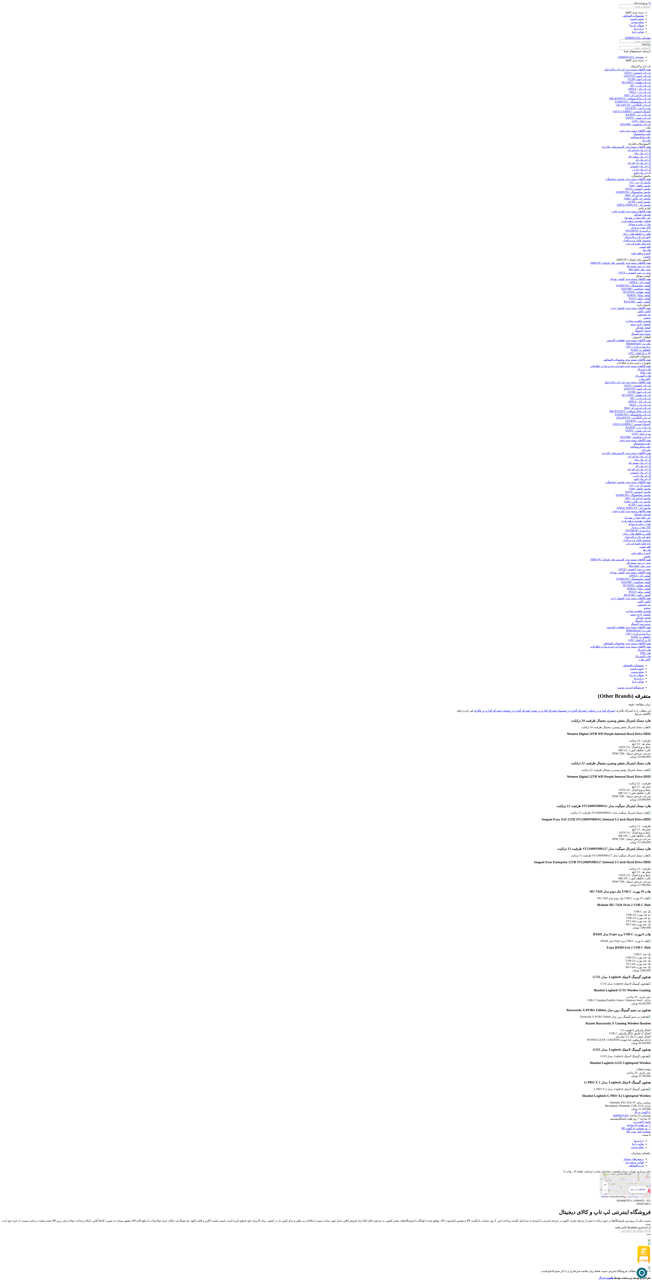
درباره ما (639, 28)
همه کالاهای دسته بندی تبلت (635, 130)
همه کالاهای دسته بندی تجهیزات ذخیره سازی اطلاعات (620, 366)
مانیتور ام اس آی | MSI (638, 195)
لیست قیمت (637, 18)
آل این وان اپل (643, 159)
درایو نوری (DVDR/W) (638, 230)
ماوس (647, 256)
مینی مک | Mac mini (640, 269)
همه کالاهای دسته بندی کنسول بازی (631, 308)
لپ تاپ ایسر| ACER (639, 79)
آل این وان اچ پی (641, 169)
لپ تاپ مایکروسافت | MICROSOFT (630, 98)
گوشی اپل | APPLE (640, 282)
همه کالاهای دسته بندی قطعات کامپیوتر (628, 340)
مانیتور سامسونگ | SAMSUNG (633, 192)
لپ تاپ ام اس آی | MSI (637, 95)
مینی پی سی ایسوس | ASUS (634, 272)
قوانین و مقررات (634, 1162)
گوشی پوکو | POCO (640, 298)
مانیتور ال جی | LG (640, 182)
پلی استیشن (644, 314)
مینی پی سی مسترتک (639, 266)
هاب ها (647, 250)
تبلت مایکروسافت (640, 137)
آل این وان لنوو (642, 172)
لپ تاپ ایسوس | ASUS (637, 72)
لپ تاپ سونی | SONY (638, 117)
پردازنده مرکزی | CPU (638, 346)
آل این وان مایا (643, 153)
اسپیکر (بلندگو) (642, 214)
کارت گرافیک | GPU (639, 353)
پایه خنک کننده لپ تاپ (638, 243)
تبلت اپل (646, 140)
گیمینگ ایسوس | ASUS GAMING (632, 111)
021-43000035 (621, 1115)
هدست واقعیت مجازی (638, 321)
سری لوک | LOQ (641, 121)
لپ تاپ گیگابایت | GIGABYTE (633, 105)
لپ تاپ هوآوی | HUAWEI (636, 82)
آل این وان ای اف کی (639, 163)
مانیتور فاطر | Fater (640, 185)
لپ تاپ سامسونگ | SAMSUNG (633, 101)
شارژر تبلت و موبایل (639, 224)
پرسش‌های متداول (633, 1159)
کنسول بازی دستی (640, 324)
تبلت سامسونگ (642, 134)
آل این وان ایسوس (640, 166)
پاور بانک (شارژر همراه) (637, 217)
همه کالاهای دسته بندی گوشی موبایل (630, 279)
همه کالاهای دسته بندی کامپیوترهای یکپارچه (626, 146)
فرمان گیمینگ (643, 330)
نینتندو (647, 317)
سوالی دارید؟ (636, 25)
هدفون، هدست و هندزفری (636, 221)
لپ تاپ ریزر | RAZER (638, 114)
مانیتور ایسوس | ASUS (638, 188)
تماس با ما (638, 31)
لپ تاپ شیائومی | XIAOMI (635, 124)
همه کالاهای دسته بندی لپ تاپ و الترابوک (627, 69)
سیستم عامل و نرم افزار (637, 240)
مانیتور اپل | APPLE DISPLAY (634, 204)
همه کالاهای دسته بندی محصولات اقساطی (627, 359)
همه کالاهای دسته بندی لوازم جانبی (631, 211)
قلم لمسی (645, 246)
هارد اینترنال (644, 369)
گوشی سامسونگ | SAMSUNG (633, 285)
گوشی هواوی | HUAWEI (637, 292)
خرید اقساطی (636, 1165)
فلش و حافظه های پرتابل (636, 233)
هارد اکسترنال (643, 375)
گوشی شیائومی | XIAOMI (636, 288)
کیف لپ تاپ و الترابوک (638, 237)
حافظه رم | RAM (641, 350)
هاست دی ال (606, 1277)
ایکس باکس (644, 311)
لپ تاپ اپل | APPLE (639, 88)
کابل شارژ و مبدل (641, 227)
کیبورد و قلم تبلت (641, 253)
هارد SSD (645, 372)
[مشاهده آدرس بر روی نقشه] (625, 1185)
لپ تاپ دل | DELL (640, 92)
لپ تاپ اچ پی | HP (640, 85)
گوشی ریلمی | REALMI (637, 301)
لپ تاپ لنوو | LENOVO (637, 75)
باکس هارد (645, 379)
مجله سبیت (637, 22)
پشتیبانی (638, 37)
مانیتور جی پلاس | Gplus (637, 198)
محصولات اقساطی (633, 15)
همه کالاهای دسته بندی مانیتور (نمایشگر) (628, 179)
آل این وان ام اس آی (639, 150)
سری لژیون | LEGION (638, 108)
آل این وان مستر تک (639, 156)
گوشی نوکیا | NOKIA (639, 295)
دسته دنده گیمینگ (641, 333)
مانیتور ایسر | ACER (639, 201)
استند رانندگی (643, 327)
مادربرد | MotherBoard (638, 343)
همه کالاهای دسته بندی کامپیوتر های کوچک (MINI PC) (620, 262)
